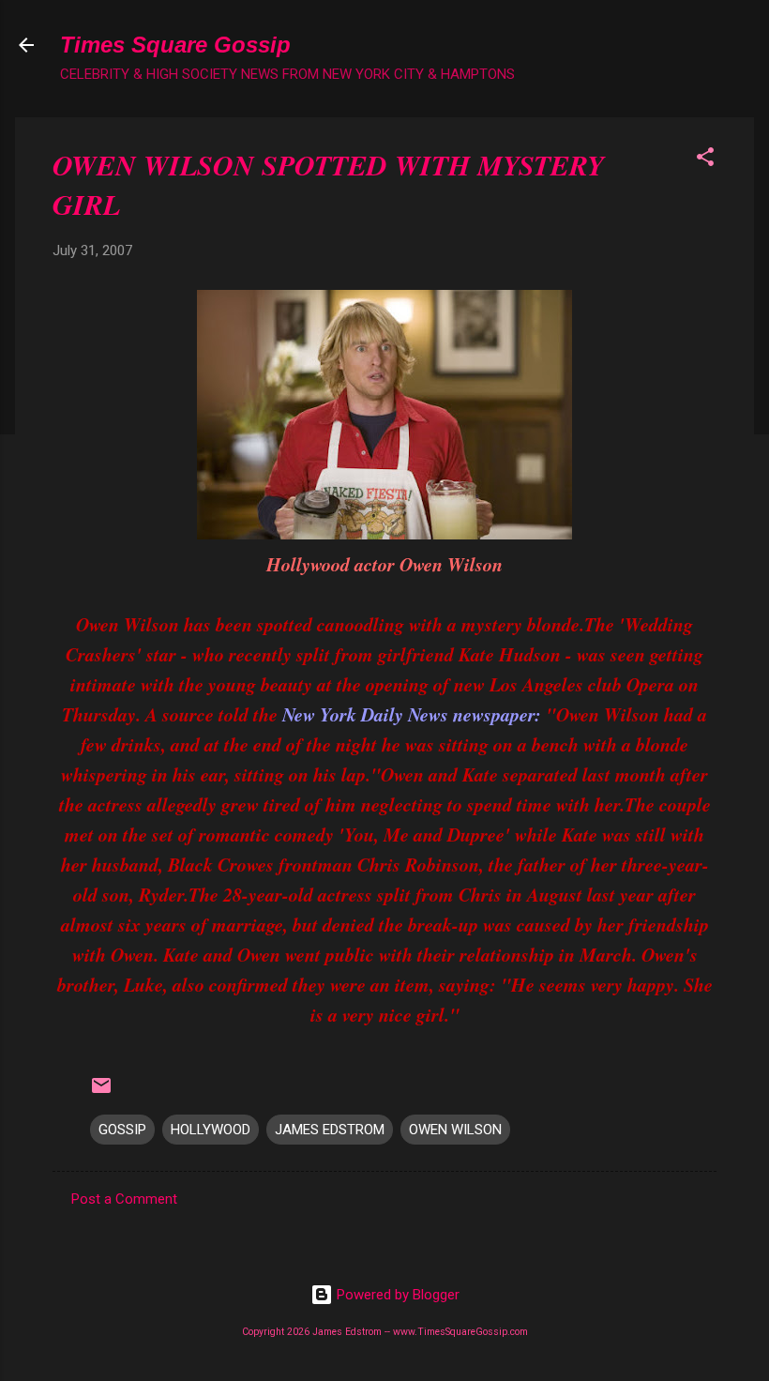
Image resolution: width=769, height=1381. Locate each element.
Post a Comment (124, 1199)
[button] (705, 160)
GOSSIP (122, 1129)
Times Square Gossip (175, 44)
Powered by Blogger (396, 1294)
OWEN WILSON (455, 1129)
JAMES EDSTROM (329, 1129)
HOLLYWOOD (210, 1129)
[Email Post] (101, 1092)
